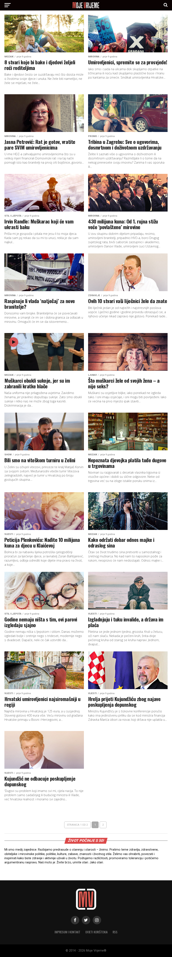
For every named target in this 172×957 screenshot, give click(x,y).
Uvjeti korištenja (96, 932)
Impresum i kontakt (67, 932)
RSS (115, 932)
